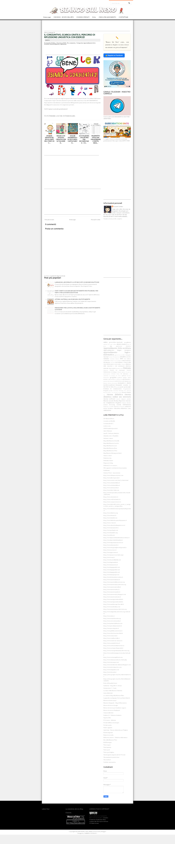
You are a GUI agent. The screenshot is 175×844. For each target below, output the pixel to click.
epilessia (124, 375)
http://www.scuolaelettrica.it (111, 643)
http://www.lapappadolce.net (111, 567)
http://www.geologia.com (110, 530)
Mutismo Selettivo (107, 383)
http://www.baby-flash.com (111, 490)
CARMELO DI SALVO (90, 833)
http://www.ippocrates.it (110, 552)
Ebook (118, 374)
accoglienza (127, 342)
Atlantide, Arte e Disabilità (110, 436)
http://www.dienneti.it (109, 515)
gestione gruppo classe (124, 377)
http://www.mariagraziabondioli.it (113, 599)
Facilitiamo (106, 470)
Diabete (123, 364)
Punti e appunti (107, 727)
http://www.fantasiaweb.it (110, 528)
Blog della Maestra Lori (110, 446)
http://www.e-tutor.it (109, 523)
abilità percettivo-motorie (113, 342)
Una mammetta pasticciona (111, 757)
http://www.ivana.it (109, 557)
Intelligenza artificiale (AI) (117, 379)
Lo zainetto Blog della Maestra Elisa (113, 695)
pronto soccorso (113, 390)
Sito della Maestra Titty (110, 740)
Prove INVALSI (127, 390)
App (111, 346)
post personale (125, 387)
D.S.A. (94, 17)
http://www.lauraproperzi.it (111, 574)
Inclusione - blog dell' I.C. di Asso (112, 685)
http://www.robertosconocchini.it (113, 633)
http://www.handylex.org (110, 533)
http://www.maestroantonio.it (112, 597)
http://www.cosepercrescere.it (112, 502)
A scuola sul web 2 (108, 423)
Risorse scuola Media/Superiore (114, 401)
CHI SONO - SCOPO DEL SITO (64, 17)
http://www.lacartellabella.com (112, 560)
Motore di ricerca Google (110, 705)
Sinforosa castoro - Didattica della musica (115, 737)
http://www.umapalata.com (111, 669)
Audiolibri (128, 356)
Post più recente (49, 219)
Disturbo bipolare (121, 372)
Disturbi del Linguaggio (117, 370)
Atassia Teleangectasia (114, 356)
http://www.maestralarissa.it (111, 579)
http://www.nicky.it (109, 616)
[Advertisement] (87, 27)
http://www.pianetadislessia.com (112, 623)
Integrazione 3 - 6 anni (109, 688)
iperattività (126, 379)
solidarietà (128, 406)
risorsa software (109, 399)
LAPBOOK (117, 381)
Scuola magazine (108, 732)
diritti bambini (112, 368)
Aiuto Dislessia (107, 431)
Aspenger (106, 357)
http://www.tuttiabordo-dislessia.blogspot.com (117, 665)
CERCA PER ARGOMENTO (107, 17)
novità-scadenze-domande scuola (115, 385)
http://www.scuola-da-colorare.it (112, 640)
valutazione (63, 44)
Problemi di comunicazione (112, 389)
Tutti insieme (107, 747)
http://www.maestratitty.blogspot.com (114, 594)
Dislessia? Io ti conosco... (110, 465)
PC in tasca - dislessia (109, 720)
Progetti (105, 390)
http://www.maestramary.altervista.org (114, 584)
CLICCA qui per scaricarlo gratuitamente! (56, 109)
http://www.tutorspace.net (111, 662)
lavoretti (122, 381)
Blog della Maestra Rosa (110, 448)
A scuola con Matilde (109, 421)
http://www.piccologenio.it (111, 628)
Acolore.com (106, 426)
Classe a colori (107, 455)
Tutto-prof (106, 750)
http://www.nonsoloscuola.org (112, 618)
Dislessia (127, 368)
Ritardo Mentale (126, 402)
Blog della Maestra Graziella (111, 441)
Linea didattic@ (107, 693)
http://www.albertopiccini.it (111, 478)
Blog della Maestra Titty (110, 450)
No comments (71, 43)
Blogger (103, 831)
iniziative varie (107, 379)
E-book (113, 374)
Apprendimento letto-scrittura (117, 348)
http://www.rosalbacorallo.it (111, 638)
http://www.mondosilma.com (111, 607)
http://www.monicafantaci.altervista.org (115, 609)
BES (121, 359)
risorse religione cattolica (123, 399)
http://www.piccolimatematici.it (112, 626)
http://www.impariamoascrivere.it (113, 542)
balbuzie (117, 358)
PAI (130, 385)
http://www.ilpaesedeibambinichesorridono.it (116, 537)
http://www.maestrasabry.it (111, 589)
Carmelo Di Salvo (118, 206)
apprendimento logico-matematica (117, 353)
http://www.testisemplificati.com (112, 657)
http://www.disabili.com (110, 518)
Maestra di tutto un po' (110, 700)
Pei (115, 387)
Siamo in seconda (108, 735)
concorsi (112, 362)
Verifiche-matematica (109, 762)
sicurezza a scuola (108, 406)
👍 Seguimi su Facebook (114, 55)
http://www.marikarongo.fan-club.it (113, 604)
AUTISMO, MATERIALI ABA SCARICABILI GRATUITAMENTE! (72, 299)
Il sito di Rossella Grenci (110, 683)
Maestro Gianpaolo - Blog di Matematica (115, 703)
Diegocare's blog (108, 463)
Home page (47, 17)
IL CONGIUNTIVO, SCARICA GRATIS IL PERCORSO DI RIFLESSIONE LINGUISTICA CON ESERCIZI (69, 35)
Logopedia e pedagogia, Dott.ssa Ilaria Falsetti (116, 698)
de (123, 362)
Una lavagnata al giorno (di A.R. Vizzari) (114, 755)
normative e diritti (124, 383)
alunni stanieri (122, 344)
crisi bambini (118, 362)
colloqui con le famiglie (115, 360)
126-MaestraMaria (108, 418)
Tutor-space (107, 745)
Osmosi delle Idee (108, 713)
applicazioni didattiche (123, 346)
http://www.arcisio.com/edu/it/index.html (115, 480)
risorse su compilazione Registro (117, 402)
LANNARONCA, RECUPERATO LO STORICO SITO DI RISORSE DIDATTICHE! (77, 282)
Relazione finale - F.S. (108, 392)
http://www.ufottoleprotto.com (112, 667)
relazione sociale (117, 392)
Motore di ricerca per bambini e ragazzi (114, 708)
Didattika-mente (108, 460)
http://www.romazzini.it (110, 636)
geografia (113, 377)
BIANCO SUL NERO (87, 831)
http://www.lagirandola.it (110, 562)
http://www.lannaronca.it (110, 565)
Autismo (106, 359)
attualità (123, 357)
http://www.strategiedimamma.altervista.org (116, 650)
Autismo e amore (108, 438)
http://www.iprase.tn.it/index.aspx (113, 555)
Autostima (112, 358)
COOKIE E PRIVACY (83, 17)
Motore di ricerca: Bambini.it (111, 710)
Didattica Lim (107, 458)
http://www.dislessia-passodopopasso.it (115, 520)
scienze (105, 404)
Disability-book (119, 368)
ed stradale (112, 375)
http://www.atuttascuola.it (111, 488)
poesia (118, 387)
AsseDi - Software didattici (111, 433)
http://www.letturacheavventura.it (113, 577)
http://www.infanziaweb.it (110, 545)
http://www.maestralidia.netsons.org (114, 582)
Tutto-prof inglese (108, 752)
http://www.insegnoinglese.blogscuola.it (114, 547)
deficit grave (110, 364)
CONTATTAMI (123, 17)
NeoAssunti (114, 383)
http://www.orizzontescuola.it (112, 621)
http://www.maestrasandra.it (111, 592)
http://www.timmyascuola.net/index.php (115, 660)
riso (104, 394)
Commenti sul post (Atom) (57, 276)
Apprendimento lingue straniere (117, 350)
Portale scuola (107, 725)
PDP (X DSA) (109, 387)
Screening (112, 404)
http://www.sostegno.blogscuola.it (113, 648)
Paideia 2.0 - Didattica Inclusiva (112, 715)
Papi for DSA (107, 718)
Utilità (129, 408)
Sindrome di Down (119, 406)
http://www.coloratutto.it (110, 497)
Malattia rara (128, 381)
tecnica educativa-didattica (117, 408)
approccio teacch (118, 355)
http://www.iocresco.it (109, 550)
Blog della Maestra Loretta (111, 443)
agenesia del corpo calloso (109, 344)
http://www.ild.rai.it (109, 535)
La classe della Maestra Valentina (112, 690)
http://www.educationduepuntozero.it (114, 525)
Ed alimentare (124, 374)
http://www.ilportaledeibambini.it (113, 540)
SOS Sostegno (107, 742)
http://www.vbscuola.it (109, 672)
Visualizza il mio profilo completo (112, 219)
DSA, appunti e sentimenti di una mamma (115, 468)
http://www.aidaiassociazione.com (113, 475)
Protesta (121, 390)
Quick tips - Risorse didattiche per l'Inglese (115, 730)
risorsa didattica (54, 44)
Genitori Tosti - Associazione (111, 473)
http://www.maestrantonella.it (112, 587)
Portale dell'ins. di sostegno (111, 722)
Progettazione (127, 388)
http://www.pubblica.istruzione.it (112, 631)
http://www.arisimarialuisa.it (111, 483)
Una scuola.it (107, 760)
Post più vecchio (95, 219)
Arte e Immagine (126, 355)
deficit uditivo (117, 364)
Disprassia (105, 370)
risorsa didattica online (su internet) (117, 395)
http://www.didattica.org (110, 513)
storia (105, 408)
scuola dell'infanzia (124, 404)
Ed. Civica (118, 375)
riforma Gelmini (126, 392)
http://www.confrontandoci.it (111, 499)
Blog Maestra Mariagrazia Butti (112, 453)
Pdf (104, 387)
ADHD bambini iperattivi (110, 428)
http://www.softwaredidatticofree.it (113, 645)
